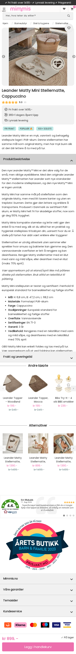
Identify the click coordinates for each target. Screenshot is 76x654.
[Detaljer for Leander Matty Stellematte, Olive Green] (38, 443)
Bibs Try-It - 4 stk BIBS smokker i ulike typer (64, 400)
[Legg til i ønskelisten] (69, 28)
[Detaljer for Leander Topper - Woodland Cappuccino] (13, 383)
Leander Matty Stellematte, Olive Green (38, 459)
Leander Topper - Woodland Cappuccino (12, 400)
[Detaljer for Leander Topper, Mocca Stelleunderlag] (38, 383)
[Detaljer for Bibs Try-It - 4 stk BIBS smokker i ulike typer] (64, 383)
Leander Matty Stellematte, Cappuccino (13, 459)
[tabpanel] (38, 57)
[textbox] (34, 16)
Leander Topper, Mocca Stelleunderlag (38, 400)
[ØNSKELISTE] (64, 8)
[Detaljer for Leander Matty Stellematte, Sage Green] (64, 443)
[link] (38, 507)
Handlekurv (72, 8)
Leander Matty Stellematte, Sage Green (64, 459)
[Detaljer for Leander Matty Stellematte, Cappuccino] (13, 443)
